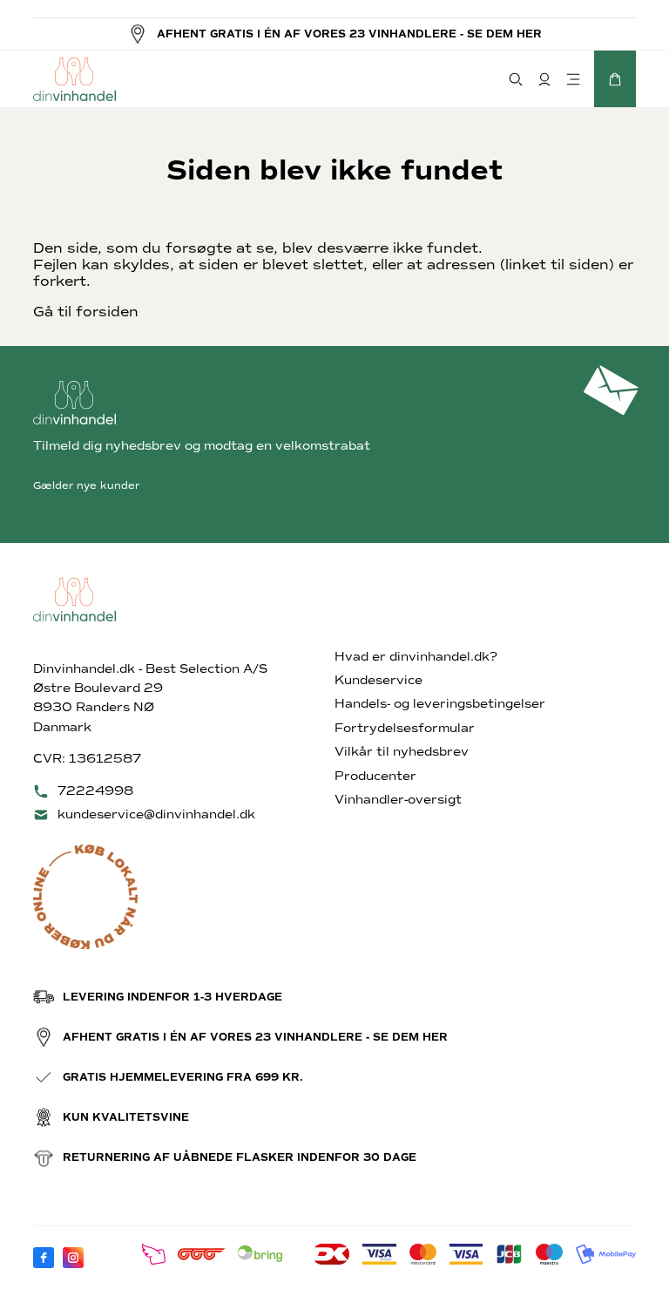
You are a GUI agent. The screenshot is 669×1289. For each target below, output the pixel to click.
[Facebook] (43, 1257)
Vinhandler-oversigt (398, 799)
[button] (615, 79)
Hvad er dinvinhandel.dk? (415, 656)
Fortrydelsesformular (404, 728)
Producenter (375, 776)
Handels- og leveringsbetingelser (439, 703)
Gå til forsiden (86, 311)
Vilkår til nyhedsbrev (401, 751)
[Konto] (544, 79)
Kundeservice (378, 680)
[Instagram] (73, 1257)
